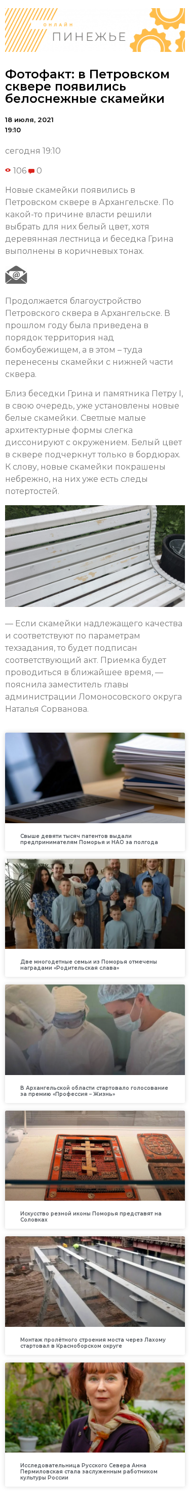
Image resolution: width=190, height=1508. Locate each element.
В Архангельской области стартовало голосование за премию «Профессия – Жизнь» (94, 1091)
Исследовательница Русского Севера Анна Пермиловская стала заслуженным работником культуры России (89, 1471)
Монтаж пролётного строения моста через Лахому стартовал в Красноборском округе (93, 1343)
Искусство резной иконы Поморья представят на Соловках (91, 1216)
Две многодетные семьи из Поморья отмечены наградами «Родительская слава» (88, 965)
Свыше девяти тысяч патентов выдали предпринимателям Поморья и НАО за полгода (89, 839)
